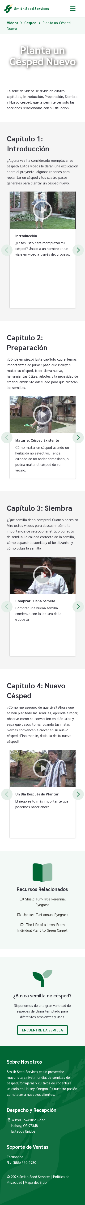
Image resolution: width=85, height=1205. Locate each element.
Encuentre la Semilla (42, 1030)
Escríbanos (15, 1156)
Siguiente (78, 250)
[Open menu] (73, 8)
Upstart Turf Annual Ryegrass (45, 914)
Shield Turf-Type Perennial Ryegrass (45, 902)
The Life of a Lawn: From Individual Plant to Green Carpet (42, 927)
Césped (30, 22)
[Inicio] (8, 8)
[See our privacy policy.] (22, 1182)
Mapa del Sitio (36, 1182)
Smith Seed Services (31, 8)
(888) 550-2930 (24, 1162)
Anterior (7, 250)
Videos (12, 22)
